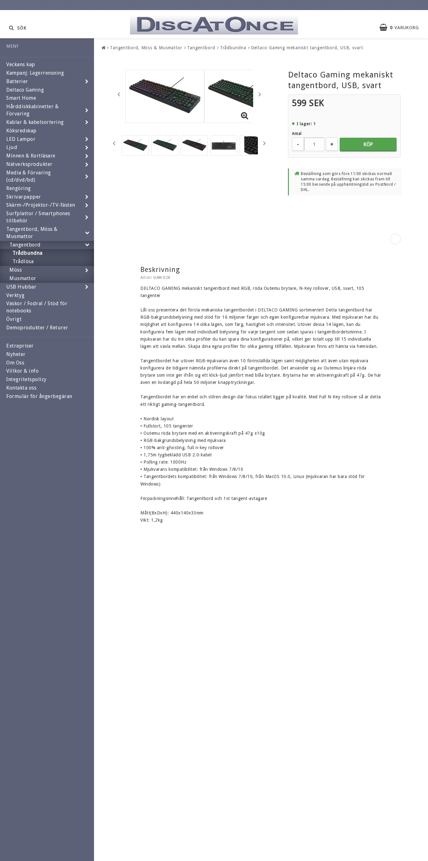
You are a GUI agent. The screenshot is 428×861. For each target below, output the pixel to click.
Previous (118, 94)
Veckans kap (20, 64)
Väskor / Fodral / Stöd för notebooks (36, 307)
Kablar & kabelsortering (35, 122)
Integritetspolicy (26, 379)
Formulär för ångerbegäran (39, 396)
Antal (297, 133)
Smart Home (21, 98)
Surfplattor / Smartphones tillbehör (38, 217)
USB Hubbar (21, 287)
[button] (402, 27)
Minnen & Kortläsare (30, 156)
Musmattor (22, 278)
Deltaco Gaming (25, 90)
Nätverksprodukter (29, 164)
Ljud (11, 147)
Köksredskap (21, 131)
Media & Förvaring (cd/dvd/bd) (28, 176)
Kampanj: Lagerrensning (35, 73)
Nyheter (16, 354)
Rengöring (18, 188)
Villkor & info (22, 371)
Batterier (17, 81)
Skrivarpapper (23, 197)
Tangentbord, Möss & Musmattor (32, 232)
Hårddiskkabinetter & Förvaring (32, 110)
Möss (15, 270)
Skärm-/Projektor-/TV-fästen (40, 205)
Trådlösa (23, 261)
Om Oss (15, 363)
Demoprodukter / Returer (37, 328)
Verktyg (15, 295)
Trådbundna (27, 253)
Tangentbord (25, 245)
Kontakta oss (21, 388)
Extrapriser (20, 346)
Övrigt (14, 319)
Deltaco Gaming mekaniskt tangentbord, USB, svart (307, 47)
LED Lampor (20, 139)
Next (259, 94)
